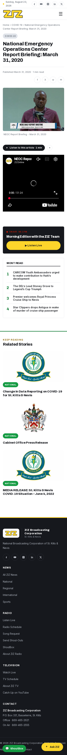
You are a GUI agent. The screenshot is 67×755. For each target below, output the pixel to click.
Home (6, 24)
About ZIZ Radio (12, 653)
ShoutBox (8, 647)
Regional (8, 588)
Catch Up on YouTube (16, 692)
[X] (61, 4)
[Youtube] (41, 4)
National (7, 581)
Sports (7, 601)
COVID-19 (17, 24)
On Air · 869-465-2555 (16, 725)
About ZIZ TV (11, 685)
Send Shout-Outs (13, 640)
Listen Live (9, 620)
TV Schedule (10, 679)
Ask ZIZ (54, 747)
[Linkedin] (54, 4)
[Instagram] (48, 4)
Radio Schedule (12, 627)
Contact (27, 749)
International (10, 594)
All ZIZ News (10, 574)
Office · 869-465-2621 (16, 720)
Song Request (11, 633)
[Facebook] (34, 4)
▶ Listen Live (33, 245)
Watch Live (9, 672)
